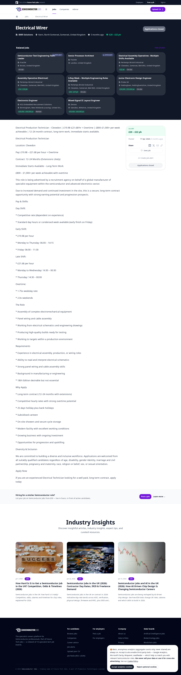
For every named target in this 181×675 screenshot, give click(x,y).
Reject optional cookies (147, 667)
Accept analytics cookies (122, 667)
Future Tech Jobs (33, 2)
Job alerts (71, 647)
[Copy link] (161, 145)
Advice (75, 9)
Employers (139, 2)
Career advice (73, 642)
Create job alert (146, 158)
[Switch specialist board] (46, 9)
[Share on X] (153, 145)
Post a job (150, 2)
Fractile (23, 62)
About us (122, 633)
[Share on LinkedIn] (149, 145)
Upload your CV (73, 651)
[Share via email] (157, 145)
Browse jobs (72, 633)
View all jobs (160, 47)
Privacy (121, 642)
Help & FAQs (123, 638)
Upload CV (156, 9)
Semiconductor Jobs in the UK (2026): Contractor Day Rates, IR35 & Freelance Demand (88, 586)
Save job (147, 150)
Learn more (159, 496)
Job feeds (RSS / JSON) (76, 656)
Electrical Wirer (41, 16)
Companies (64, 9)
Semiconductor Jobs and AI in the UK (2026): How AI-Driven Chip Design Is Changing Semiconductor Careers (138, 586)
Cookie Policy (132, 661)
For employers (98, 638)
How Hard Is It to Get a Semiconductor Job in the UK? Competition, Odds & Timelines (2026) (39, 586)
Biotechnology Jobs (151, 638)
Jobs (54, 9)
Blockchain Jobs (150, 642)
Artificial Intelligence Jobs (154, 633)
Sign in (163, 2)
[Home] (17, 16)
